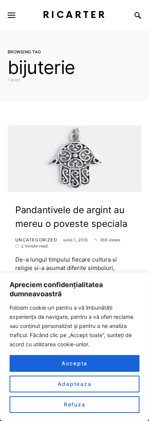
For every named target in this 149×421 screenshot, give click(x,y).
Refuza (75, 404)
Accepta (74, 363)
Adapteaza (75, 384)
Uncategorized (36, 240)
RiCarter (75, 15)
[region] (74, 346)
